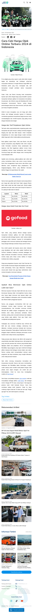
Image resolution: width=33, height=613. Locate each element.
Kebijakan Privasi (5, 606)
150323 (19, 586)
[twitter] (14, 37)
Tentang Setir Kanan (6, 584)
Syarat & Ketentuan (15, 606)
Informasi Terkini (5, 588)
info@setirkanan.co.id (22, 583)
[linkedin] (8, 37)
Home (3, 29)
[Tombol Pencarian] (24, 2)
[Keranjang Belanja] (27, 2)
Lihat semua (28, 531)
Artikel (7, 29)
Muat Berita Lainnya (16, 572)
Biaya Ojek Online (8, 400)
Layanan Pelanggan (6, 586)
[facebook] (11, 37)
